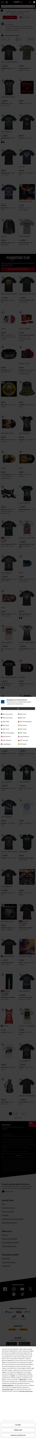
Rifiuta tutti (18, 1430)
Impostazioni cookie (7, 1389)
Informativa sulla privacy (25, 1391)
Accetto (18, 1425)
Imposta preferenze (18, 1435)
